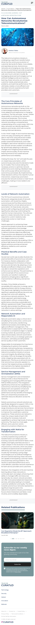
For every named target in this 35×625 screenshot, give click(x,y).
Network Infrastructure (11, 15)
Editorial (3, 604)
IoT (21, 13)
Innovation (10, 9)
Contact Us (12, 611)
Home (3, 9)
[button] (11, 538)
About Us (3, 611)
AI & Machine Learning (10, 13)
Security (3, 593)
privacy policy (18, 571)
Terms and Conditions (17, 614)
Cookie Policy (21, 611)
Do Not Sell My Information (8, 616)
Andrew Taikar (13, 50)
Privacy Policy (5, 614)
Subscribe (17, 564)
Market (3, 597)
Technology (5, 590)
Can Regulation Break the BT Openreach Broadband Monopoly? (16, 532)
